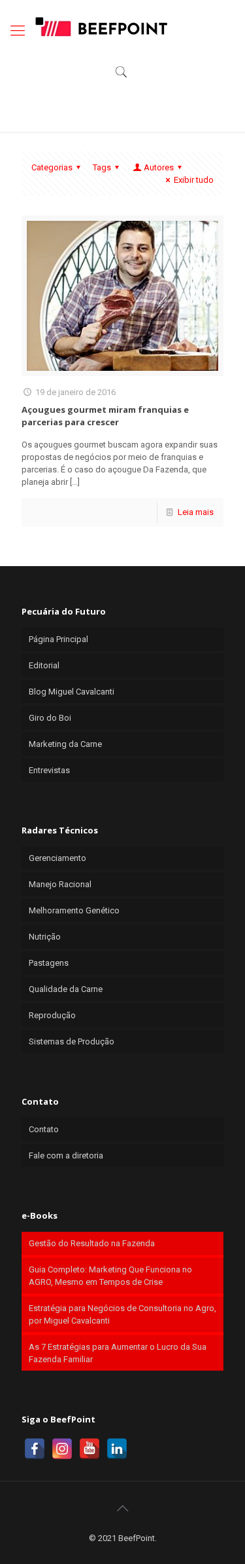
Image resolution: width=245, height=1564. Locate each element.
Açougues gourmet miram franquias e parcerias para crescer (105, 416)
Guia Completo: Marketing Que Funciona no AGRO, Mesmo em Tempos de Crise (110, 1276)
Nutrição (45, 937)
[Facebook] (34, 1448)
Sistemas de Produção (71, 1041)
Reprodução (52, 1015)
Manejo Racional (60, 884)
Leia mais (196, 512)
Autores (159, 167)
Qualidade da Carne (66, 989)
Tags (102, 167)
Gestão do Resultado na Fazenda (92, 1243)
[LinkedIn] (116, 1448)
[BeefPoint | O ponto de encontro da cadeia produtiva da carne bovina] (101, 26)
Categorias (52, 167)
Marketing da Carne (65, 744)
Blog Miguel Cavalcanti (71, 691)
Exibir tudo (194, 180)
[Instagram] (62, 1448)
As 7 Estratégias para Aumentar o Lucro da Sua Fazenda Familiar (117, 1353)
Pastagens (49, 963)
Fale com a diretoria (66, 1155)
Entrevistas (49, 770)
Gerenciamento (57, 858)
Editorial (44, 665)
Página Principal (58, 639)
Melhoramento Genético (74, 910)
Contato (44, 1129)
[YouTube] (89, 1448)
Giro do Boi (50, 718)
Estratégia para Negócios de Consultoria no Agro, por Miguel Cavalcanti (122, 1314)
